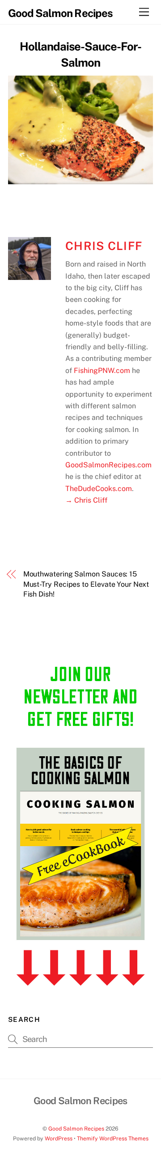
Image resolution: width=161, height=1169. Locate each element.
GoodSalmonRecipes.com (108, 465)
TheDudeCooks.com (98, 488)
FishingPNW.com (102, 370)
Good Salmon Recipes (76, 1128)
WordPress (58, 1138)
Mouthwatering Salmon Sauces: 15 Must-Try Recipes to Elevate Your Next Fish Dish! (86, 584)
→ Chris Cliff (86, 500)
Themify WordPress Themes (112, 1138)
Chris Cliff (103, 246)
